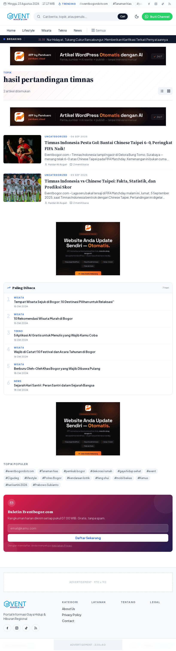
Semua (101, 30)
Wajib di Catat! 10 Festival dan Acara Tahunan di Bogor (54, 352)
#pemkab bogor (74, 471)
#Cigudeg (12, 478)
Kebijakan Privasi (62, 545)
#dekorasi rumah (101, 471)
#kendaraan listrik (78, 478)
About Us (68, 609)
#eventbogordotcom (93, 3)
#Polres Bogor (51, 478)
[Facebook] (149, 4)
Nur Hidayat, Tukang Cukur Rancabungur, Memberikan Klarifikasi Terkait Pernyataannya (96, 39)
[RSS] (35, 628)
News (78, 30)
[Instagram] (156, 4)
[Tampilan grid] (169, 91)
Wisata (46, 30)
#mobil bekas (123, 478)
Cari (122, 16)
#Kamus (143, 478)
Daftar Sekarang (88, 538)
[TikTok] (163, 4)
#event (151, 471)
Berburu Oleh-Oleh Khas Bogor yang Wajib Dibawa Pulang (57, 368)
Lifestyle (28, 30)
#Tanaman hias (122, 3)
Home (11, 30)
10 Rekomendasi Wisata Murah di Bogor (43, 318)
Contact (68, 621)
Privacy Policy (72, 615)
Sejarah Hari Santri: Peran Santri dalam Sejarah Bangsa (54, 385)
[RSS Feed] (170, 4)
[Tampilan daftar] (162, 91)
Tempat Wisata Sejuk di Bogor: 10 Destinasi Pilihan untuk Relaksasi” (64, 302)
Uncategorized (56, 136)
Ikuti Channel (160, 16)
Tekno (62, 30)
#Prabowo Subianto (46, 485)
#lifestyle (30, 478)
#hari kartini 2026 (16, 485)
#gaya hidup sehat (129, 471)
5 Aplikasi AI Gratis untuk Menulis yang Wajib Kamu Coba (56, 335)
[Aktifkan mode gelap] (136, 16)
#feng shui (102, 478)
